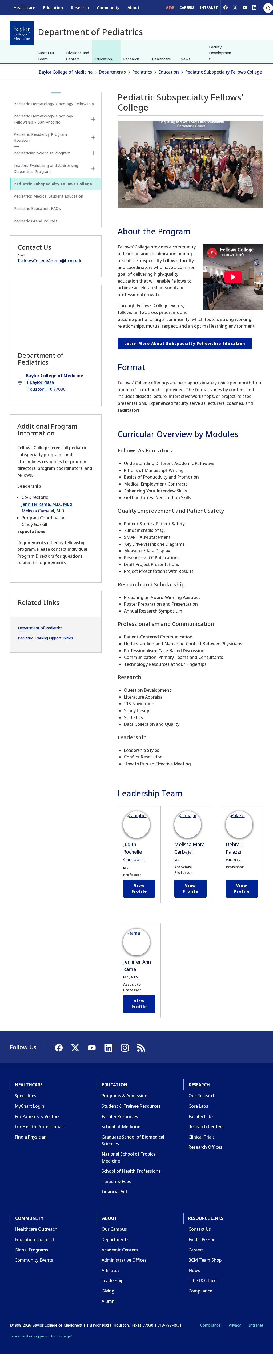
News (185, 59)
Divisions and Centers (77, 55)
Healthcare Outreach (36, 1229)
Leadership (113, 1280)
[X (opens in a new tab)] (235, 7)
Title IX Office (202, 1280)
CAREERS (186, 7)
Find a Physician (31, 1137)
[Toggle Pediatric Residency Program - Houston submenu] (93, 137)
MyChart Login (29, 1106)
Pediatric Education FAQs (37, 208)
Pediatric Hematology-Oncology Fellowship (54, 103)
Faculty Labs (201, 1116)
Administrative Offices (124, 1260)
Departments (112, 72)
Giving (108, 1291)
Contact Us (199, 1229)
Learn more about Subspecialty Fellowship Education (184, 343)
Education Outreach (35, 1239)
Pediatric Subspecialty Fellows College (223, 72)
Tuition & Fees (116, 1181)
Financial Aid (114, 1191)
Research (80, 7)
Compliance (200, 1291)
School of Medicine (121, 1126)
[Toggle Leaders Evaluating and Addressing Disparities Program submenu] (93, 168)
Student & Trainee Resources (131, 1106)
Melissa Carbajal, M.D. (43, 511)
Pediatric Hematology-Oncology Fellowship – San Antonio (43, 118)
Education (53, 7)
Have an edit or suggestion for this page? (41, 1336)
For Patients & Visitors (37, 1116)
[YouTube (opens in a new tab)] (245, 7)
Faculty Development (220, 53)
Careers (196, 1250)
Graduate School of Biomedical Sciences (133, 1140)
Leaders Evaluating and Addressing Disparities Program (46, 168)
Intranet (256, 1325)
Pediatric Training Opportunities (45, 638)
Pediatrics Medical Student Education (48, 196)
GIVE (170, 7)
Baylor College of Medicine (66, 72)
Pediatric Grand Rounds (35, 220)
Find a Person (202, 1239)
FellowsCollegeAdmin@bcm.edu (50, 261)
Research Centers (206, 1126)
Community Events (34, 1260)
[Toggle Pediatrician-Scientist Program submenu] (93, 153)
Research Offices (205, 1147)
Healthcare (24, 7)
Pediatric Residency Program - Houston (42, 137)
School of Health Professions (131, 1171)
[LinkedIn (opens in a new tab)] (254, 7)
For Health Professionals (40, 1126)
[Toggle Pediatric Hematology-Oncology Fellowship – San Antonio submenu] (93, 119)
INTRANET (209, 7)
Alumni (109, 1301)
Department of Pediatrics (40, 627)
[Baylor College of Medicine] (22, 33)
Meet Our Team (46, 55)
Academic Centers (120, 1250)
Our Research (202, 1096)
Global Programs (31, 1250)
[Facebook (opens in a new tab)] (225, 7)
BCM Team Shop (205, 1260)
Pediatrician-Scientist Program (42, 153)
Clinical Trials (201, 1137)
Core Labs (198, 1106)
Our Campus (114, 1229)
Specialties (25, 1096)
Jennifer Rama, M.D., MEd (47, 504)
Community (108, 7)
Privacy (234, 1325)
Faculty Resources (120, 1116)
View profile (139, 888)
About (133, 7)
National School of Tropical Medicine (129, 1157)
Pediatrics (142, 72)
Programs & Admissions (126, 1096)
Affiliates (110, 1270)
